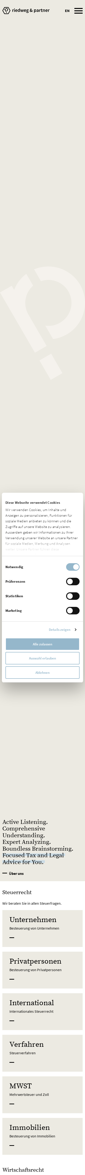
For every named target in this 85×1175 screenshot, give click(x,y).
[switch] (73, 581)
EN (67, 10)
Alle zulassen (42, 644)
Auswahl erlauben (42, 658)
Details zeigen (59, 629)
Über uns (16, 873)
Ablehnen (42, 672)
